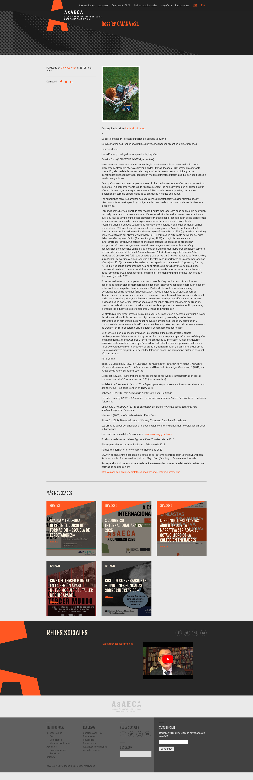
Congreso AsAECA (121, 5)
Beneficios (55, 753)
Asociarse (103, 5)
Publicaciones (182, 5)
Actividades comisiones (95, 746)
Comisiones (56, 739)
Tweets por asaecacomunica (117, 643)
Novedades (88, 739)
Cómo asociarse (58, 750)
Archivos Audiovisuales (145, 5)
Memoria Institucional (60, 743)
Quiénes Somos (87, 5)
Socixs (53, 736)
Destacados (89, 736)
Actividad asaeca (91, 750)
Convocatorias (69, 67)
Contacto (51, 757)
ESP (195, 5)
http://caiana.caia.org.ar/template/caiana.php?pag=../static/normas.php (141, 472)
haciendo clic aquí (134, 128)
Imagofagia (166, 5)
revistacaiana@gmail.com (158, 434)
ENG (203, 5)
